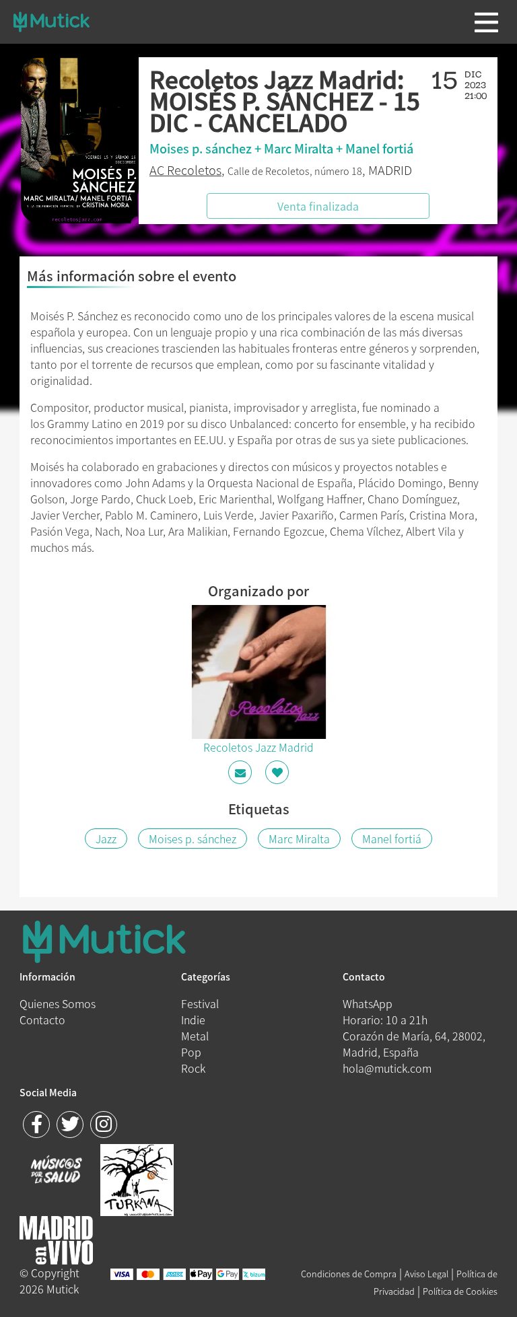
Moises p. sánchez (192, 838)
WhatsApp (367, 1003)
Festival (200, 1003)
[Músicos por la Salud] (56, 1171)
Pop (191, 1052)
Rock (193, 1068)
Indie (193, 1019)
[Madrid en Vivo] (137, 1178)
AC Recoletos (185, 170)
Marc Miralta (299, 838)
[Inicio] (51, 21)
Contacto (42, 1019)
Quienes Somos (58, 1003)
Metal (195, 1036)
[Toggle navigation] (486, 22)
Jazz (106, 838)
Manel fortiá (391, 838)
